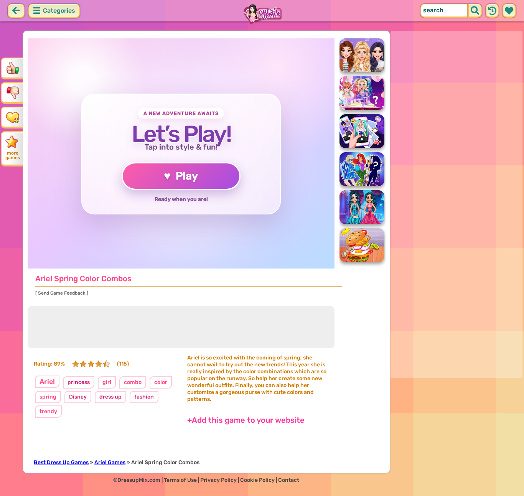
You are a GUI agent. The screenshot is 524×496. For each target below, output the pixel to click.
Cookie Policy (257, 480)
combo (133, 382)
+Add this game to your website (246, 420)
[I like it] (13, 68)
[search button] (475, 11)
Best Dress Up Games (61, 462)
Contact (288, 480)
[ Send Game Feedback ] (61, 293)
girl (106, 382)
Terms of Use (180, 480)
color (160, 382)
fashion (144, 397)
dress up (110, 397)
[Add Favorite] (13, 117)
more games (12, 155)
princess (79, 382)
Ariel (47, 381)
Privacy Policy (218, 480)
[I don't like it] (13, 92)
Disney (78, 397)
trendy (48, 411)
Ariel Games (109, 462)
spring (48, 397)
